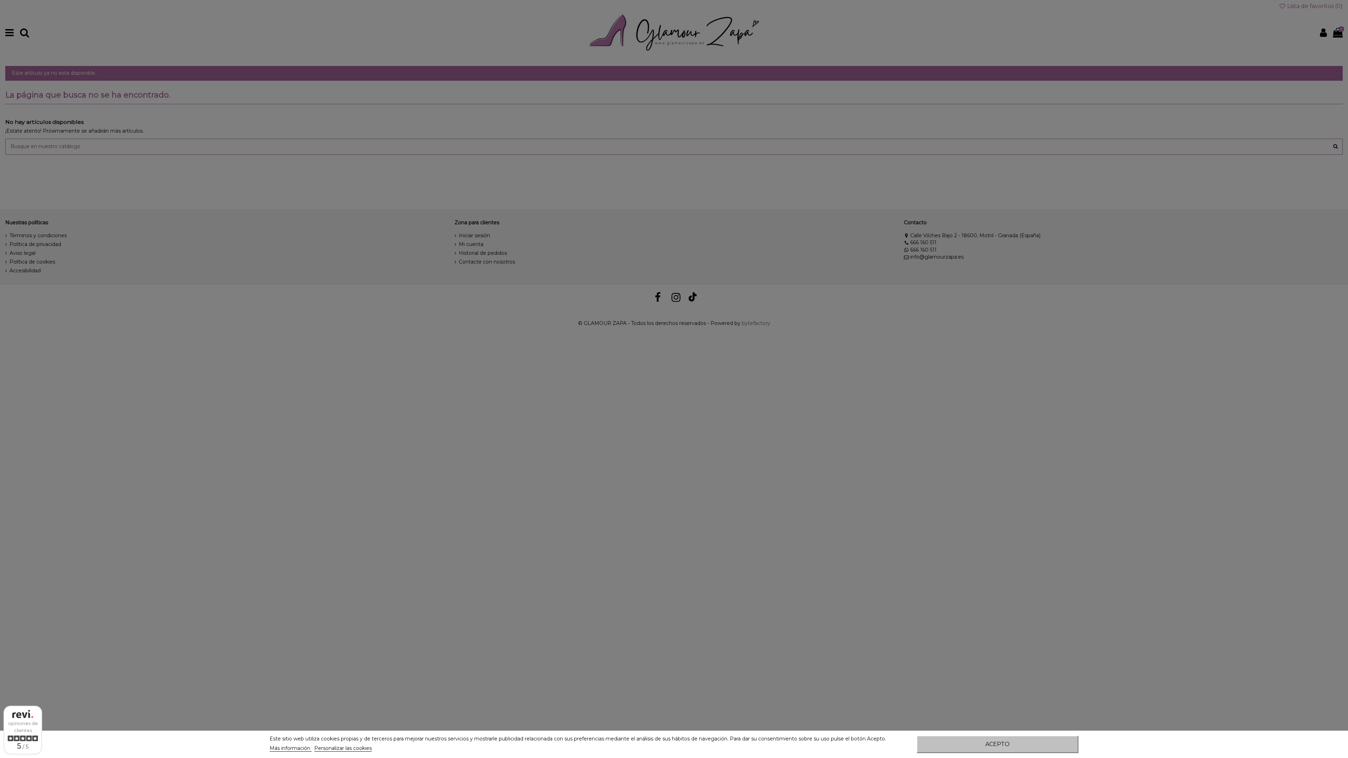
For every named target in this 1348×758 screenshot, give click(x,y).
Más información (291, 748)
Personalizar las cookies (343, 748)
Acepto (997, 744)
